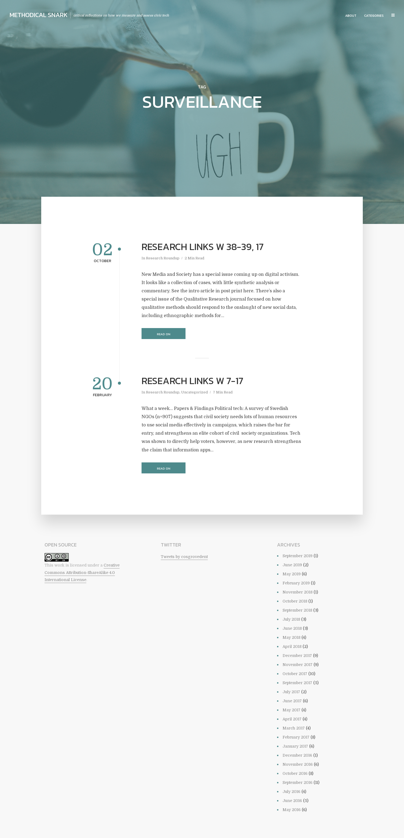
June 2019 (292, 565)
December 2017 (297, 655)
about (350, 15)
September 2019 (297, 556)
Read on (163, 334)
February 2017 (296, 737)
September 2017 (297, 683)
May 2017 (291, 710)
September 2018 (297, 610)
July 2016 (291, 791)
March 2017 (294, 728)
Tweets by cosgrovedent (184, 556)
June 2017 (292, 701)
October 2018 (295, 601)
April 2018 (292, 646)
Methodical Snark (39, 15)
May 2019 (292, 574)
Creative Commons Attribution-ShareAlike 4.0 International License (82, 572)
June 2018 (292, 628)
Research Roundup (162, 258)
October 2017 (295, 673)
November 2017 (297, 664)
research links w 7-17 (192, 381)
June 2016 (292, 800)
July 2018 (291, 619)
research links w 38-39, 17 (203, 247)
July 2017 (291, 692)
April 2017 (292, 719)
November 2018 (297, 592)
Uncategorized (194, 392)
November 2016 (298, 764)
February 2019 (296, 583)
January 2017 (295, 746)
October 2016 (295, 773)
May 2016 (292, 810)
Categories (374, 15)
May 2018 (291, 637)
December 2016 (297, 755)
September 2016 (297, 782)
